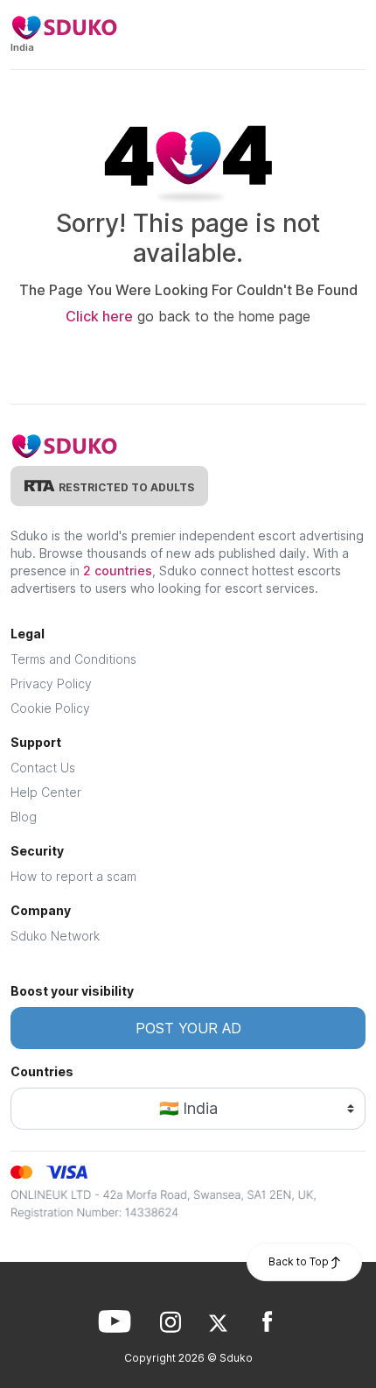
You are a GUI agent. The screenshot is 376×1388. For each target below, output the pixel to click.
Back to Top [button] (299, 1261)
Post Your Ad (188, 1028)
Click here (99, 316)
